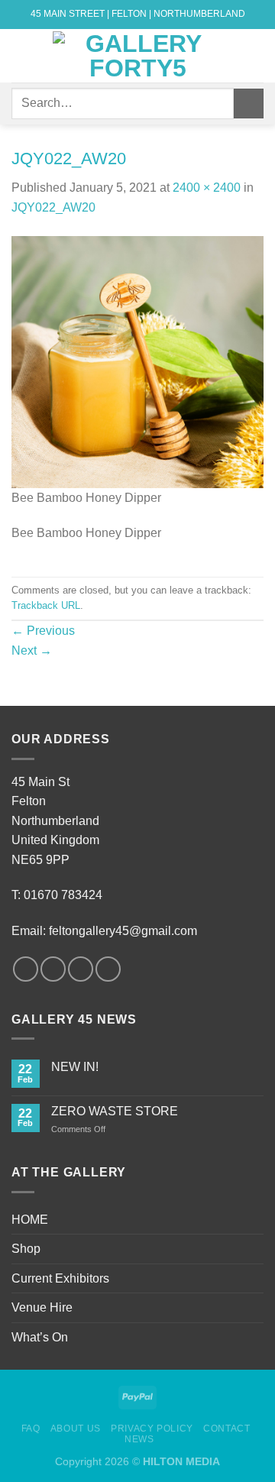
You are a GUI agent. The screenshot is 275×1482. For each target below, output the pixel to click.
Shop (25, 1248)
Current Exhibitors (60, 1278)
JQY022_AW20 (53, 207)
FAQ (30, 1428)
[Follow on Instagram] (53, 969)
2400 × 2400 (207, 187)
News (139, 1439)
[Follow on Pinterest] (108, 969)
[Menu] (20, 55)
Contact (226, 1428)
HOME (29, 1219)
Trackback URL (45, 605)
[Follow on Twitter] (80, 969)
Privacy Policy (152, 1428)
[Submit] (249, 103)
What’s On (39, 1337)
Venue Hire (42, 1307)
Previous (43, 630)
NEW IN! (75, 1066)
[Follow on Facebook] (25, 969)
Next (31, 650)
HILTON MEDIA (181, 1461)
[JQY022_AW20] (137, 360)
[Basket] (256, 56)
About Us (75, 1428)
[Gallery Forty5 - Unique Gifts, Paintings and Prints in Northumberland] (137, 55)
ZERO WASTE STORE (114, 1111)
